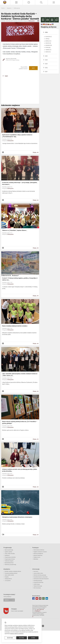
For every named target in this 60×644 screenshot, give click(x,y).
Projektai (7, 576)
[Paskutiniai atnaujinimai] (29, 2)
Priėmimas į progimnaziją (10, 564)
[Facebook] (33, 598)
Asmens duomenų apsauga (40, 575)
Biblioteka (36, 559)
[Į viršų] (43, 626)
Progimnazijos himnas (10, 559)
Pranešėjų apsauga (38, 580)
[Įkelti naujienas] (16, 2)
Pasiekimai (7, 555)
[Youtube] (37, 598)
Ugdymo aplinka (8, 551)
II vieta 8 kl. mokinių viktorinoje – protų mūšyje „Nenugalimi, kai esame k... (19, 183)
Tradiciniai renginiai (9, 560)
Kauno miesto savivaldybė (17, 611)
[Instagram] (40, 598)
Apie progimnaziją (9, 549)
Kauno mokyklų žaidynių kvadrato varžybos (14, 326)
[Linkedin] (46, 598)
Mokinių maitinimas (38, 555)
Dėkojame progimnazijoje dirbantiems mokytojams (17, 517)
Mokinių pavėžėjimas (38, 553)
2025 (46, 56)
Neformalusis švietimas (39, 549)
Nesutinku (21, 637)
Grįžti (6, 76)
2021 (46, 71)
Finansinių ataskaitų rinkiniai (11, 573)
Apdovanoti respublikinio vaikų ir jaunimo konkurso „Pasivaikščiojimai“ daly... (17, 135)
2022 (46, 67)
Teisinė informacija (38, 586)
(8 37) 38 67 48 (40, 609)
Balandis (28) (48, 45)
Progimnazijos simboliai (10, 557)
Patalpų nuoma (37, 557)
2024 (46, 60)
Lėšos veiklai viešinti (9, 575)
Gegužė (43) (48, 43)
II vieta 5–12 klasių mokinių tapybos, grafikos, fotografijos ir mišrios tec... (20, 279)
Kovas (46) (47, 47)
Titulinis (3, 8)
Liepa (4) (47, 38)
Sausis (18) (48, 51)
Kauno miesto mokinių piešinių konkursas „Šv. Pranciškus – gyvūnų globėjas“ (19, 422)
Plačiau (34, 152)
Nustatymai (10, 637)
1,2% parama (7, 580)
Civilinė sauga (37, 584)
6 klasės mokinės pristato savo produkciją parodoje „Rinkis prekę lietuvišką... (19, 470)
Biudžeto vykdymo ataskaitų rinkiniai (13, 571)
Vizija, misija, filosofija (10, 553)
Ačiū (33, 68)
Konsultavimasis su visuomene (40, 576)
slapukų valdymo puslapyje (16, 633)
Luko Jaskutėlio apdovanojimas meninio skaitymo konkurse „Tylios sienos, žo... (19, 374)
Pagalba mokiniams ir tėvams (40, 551)
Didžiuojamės (17, 8)
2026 (46, 32)
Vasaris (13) (48, 49)
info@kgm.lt (37, 611)
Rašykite (7, 600)
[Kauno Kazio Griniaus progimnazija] (5, 2)
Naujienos (9, 8)
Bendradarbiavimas (9, 562)
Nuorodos (36, 571)
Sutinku (33, 637)
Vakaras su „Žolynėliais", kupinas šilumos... (14, 230)
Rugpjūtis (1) (48, 36)
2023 (46, 63)
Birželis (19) (48, 41)
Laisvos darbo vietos (38, 573)
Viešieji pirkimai (8, 578)
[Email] (43, 598)
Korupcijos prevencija (38, 582)
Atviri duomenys (37, 587)
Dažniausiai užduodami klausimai (41, 578)
